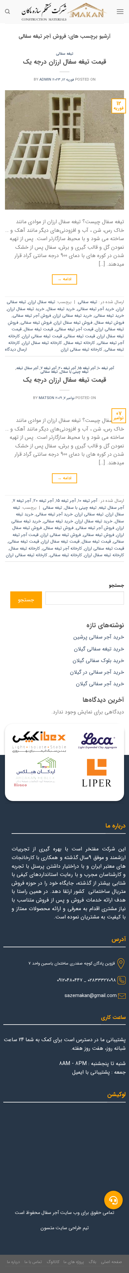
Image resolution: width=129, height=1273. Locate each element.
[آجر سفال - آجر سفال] (65, 12)
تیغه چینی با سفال (74, 372)
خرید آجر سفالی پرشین (98, 637)
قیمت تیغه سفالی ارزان (42, 336)
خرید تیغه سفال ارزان (25, 309)
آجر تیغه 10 (106, 368)
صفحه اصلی (111, 1262)
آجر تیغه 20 (67, 368)
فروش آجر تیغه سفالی (32, 315)
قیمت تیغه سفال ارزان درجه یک (64, 62)
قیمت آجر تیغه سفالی (74, 329)
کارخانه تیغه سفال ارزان (42, 343)
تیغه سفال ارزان (41, 302)
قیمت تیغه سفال (38, 329)
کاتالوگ (53, 1262)
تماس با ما (33, 1262)
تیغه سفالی (64, 54)
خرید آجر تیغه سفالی (95, 309)
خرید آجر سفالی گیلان (100, 684)
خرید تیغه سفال (61, 309)
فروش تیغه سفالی (36, 322)
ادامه (65, 279)
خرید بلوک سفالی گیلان (98, 660)
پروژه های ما (74, 1262)
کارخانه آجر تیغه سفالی (62, 548)
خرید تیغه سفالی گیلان (99, 649)
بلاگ (92, 1262)
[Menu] (120, 11)
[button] (113, 1200)
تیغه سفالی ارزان (89, 514)
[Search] (7, 11)
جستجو (116, 585)
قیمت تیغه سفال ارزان (60, 541)
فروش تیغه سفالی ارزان (61, 535)
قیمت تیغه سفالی (79, 336)
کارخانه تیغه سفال (79, 343)
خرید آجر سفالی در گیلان (97, 672)
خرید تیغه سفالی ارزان (72, 315)
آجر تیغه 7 (48, 368)
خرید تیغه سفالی (109, 315)
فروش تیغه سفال (109, 322)
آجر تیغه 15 (87, 368)
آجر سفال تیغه (27, 368)
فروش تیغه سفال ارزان (73, 322)
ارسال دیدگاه (16, 349)
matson (46, 398)
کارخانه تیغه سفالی (66, 555)
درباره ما (13, 1262)
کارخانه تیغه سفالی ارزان (81, 349)
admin (45, 80)
